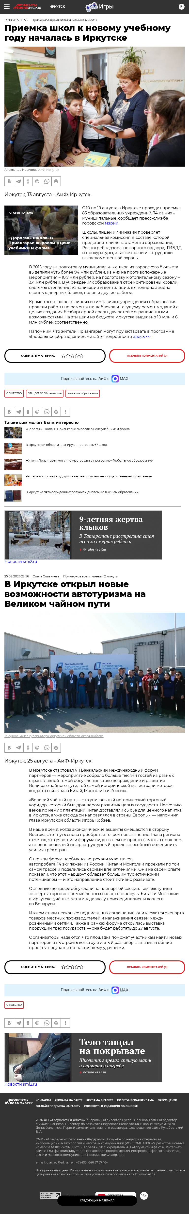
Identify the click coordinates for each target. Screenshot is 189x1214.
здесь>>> (142, 336)
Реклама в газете (99, 1100)
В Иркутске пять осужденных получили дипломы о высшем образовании (82, 492)
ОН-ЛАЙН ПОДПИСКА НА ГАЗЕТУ (58, 1106)
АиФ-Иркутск (48, 170)
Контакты (43, 1100)
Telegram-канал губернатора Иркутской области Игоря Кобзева (54, 736)
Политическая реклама (135, 1100)
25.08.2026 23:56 (16, 576)
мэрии (111, 223)
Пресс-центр (167, 1100)
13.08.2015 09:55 (16, 20)
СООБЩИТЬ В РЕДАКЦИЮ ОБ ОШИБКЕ (111, 1106)
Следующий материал (97, 1200)
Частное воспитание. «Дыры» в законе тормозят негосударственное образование (89, 476)
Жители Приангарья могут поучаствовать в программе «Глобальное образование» (89, 460)
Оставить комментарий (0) (147, 355)
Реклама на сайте (68, 1100)
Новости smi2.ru (20, 561)
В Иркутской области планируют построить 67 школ (66, 445)
